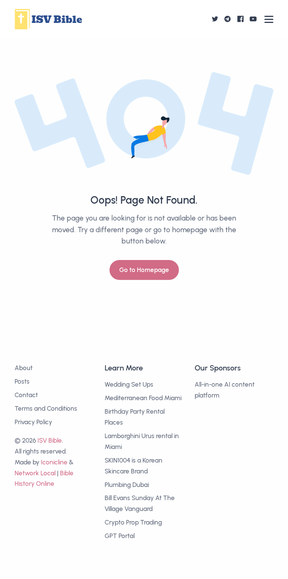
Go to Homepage (144, 270)
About (24, 368)
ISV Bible (50, 440)
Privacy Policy (33, 422)
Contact (26, 395)
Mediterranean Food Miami (143, 398)
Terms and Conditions (46, 408)
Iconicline (54, 462)
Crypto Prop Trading (133, 522)
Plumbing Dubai (127, 484)
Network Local (35, 473)
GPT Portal (120, 536)
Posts (22, 381)
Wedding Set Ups (129, 384)
